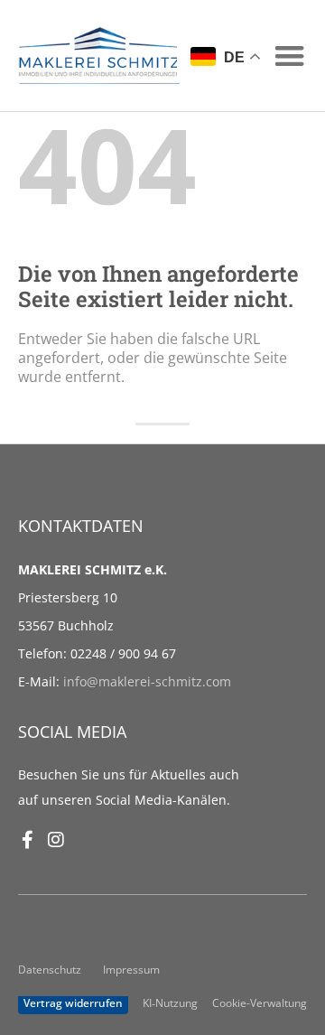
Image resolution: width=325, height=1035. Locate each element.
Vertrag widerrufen (73, 1002)
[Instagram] (56, 840)
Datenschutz (49, 969)
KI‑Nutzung (170, 1002)
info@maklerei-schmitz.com (147, 681)
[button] (290, 55)
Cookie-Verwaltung (259, 1002)
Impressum (131, 969)
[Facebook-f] (27, 840)
